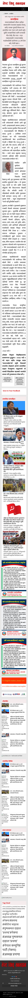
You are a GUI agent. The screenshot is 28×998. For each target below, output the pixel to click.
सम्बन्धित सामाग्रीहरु (8, 399)
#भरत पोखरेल (21, 907)
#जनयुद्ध (5, 911)
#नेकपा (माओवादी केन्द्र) (7, 907)
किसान (14, 909)
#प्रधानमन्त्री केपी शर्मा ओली (13, 917)
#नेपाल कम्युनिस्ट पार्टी (11, 913)
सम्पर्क (22, 993)
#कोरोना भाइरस (10, 924)
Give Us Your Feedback (11, 390)
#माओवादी (14, 907)
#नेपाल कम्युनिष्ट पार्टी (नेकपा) (11, 948)
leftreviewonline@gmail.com (14, 983)
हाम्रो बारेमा (5, 993)
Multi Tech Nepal (12, 996)
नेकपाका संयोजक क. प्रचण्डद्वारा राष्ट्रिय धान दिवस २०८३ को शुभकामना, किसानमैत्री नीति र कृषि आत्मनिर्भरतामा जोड (13, 469)
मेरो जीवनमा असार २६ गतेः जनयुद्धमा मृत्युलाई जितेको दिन (13, 417)
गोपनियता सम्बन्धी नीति (11, 993)
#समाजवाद (9, 909)
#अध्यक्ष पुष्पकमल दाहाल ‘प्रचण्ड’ (12, 939)
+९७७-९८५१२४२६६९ (14, 981)
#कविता (12, 911)
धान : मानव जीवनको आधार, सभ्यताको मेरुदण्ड (13, 495)
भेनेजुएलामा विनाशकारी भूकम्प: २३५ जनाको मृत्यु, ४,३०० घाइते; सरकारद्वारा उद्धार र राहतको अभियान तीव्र (13, 548)
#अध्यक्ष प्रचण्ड (20, 909)
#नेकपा (5, 921)
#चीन (15, 914)
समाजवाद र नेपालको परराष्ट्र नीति (12, 442)
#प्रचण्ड (13, 920)
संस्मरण (6, 14)
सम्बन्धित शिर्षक (7, 761)
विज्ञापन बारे (18, 993)
